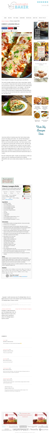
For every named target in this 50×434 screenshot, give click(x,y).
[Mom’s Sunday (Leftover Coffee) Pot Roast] (44, 101)
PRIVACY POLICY (32, 432)
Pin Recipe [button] (27, 198)
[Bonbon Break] (17, 181)
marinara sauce (25, 304)
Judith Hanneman (6, 349)
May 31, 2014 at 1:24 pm (7, 360)
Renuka (4, 340)
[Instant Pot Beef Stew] (37, 115)
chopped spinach (12, 304)
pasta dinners (29, 304)
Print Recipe (15, 31)
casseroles (9, 304)
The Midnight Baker (18, 4)
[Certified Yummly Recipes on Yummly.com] (25, 416)
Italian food (16, 304)
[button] (30, 34)
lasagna (19, 304)
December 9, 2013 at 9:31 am (8, 341)
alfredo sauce (6, 304)
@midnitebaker (16, 276)
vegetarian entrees (9, 305)
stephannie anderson (6, 378)
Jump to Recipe (6, 31)
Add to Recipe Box (27, 196)
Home (3, 21)
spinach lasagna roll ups (4, 305)
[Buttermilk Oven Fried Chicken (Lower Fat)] (37, 101)
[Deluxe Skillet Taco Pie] (44, 115)
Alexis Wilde (5, 358)
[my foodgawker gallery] (25, 413)
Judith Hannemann (9, 199)
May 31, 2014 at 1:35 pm (7, 369)
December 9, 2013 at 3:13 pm (8, 350)
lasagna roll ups (21, 304)
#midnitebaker (24, 276)
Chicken (7, 21)
